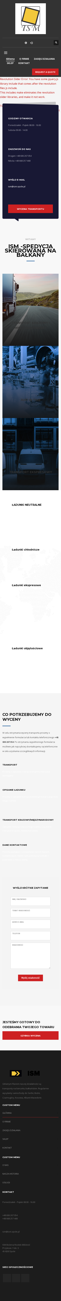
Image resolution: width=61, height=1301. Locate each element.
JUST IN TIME (30, 400)
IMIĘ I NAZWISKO (19, 899)
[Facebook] (38, 42)
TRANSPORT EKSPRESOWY (30, 472)
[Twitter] (43, 42)
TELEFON (16, 933)
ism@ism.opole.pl (16, 186)
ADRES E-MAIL (18, 922)
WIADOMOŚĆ (17, 945)
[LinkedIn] (48, 42)
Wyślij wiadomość (30, 978)
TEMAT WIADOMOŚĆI (21, 910)
